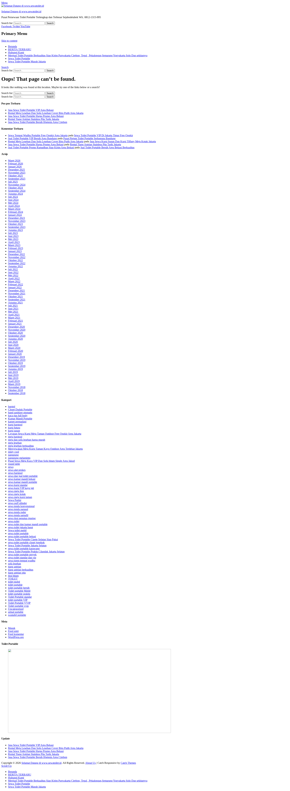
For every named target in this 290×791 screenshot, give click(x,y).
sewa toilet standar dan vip (22, 557)
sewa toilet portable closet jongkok (26, 542)
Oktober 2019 (15, 363)
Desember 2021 (16, 290)
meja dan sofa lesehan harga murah (26, 439)
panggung (13, 454)
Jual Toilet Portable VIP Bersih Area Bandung (32, 138)
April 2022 (14, 278)
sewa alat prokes (17, 470)
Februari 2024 (15, 212)
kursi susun (14, 430)
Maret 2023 (14, 245)
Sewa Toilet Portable (19, 58)
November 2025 (16, 172)
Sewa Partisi (14, 500)
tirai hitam (13, 575)
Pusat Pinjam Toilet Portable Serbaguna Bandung (89, 138)
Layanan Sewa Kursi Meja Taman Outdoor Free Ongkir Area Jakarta (44, 433)
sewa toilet (13, 521)
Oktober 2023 (15, 224)
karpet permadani (17, 421)
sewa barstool (15, 473)
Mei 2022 (13, 275)
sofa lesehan (14, 563)
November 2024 (16, 184)
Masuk (11, 628)
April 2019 (14, 381)
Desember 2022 (16, 254)
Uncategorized (15, 609)
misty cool (13, 451)
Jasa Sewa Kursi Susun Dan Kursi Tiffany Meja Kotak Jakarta (123, 141)
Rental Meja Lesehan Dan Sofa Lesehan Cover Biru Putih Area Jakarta (45, 113)
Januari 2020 (15, 354)
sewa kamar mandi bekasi (21, 479)
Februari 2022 (15, 284)
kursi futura (14, 427)
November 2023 (16, 221)
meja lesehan (15, 442)
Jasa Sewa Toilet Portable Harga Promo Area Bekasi (36, 116)
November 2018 (16, 387)
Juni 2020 (13, 344)
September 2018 (16, 393)
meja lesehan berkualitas (21, 445)
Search (5, 67)
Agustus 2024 (15, 193)
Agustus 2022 (15, 266)
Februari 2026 (15, 163)
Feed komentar (16, 634)
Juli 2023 (13, 233)
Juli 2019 (13, 372)
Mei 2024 (13, 202)
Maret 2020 (14, 347)
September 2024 (16, 190)
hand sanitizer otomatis (20, 412)
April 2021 (14, 314)
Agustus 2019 (15, 369)
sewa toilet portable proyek (22, 554)
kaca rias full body (18, 415)
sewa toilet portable (18, 533)
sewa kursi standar (18, 485)
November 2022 (16, 257)
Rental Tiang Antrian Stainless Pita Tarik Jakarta (33, 119)
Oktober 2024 (15, 187)
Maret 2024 (14, 208)
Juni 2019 (13, 375)
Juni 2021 (13, 308)
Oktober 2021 (15, 296)
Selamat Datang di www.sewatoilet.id (21, 11)
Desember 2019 (16, 357)
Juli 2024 (13, 196)
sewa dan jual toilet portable (23, 476)
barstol (11, 406)
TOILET (13, 578)
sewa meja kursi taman (20, 497)
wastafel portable (17, 615)
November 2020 (16, 329)
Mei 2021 (13, 311)
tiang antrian (14, 566)
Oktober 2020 (15, 332)
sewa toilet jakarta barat (20, 527)
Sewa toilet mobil (17, 530)
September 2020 (16, 335)
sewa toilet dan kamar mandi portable (27, 524)
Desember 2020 (16, 326)
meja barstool (15, 436)
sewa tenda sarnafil (18, 515)
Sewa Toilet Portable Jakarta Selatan (27, 545)
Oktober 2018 (15, 390)
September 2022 (16, 263)
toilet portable (15, 584)
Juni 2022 (13, 272)
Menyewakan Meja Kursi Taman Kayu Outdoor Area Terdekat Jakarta (45, 448)
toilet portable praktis (19, 593)
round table (14, 463)
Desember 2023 (16, 218)
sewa (10, 467)
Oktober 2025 (15, 175)
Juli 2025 (13, 181)
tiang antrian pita (17, 572)
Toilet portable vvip (18, 605)
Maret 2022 (14, 281)
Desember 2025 (16, 169)
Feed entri (13, 631)
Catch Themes (128, 762)
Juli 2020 (13, 341)
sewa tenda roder (17, 512)
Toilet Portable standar (20, 596)
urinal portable (15, 612)
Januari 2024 (15, 215)
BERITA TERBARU (19, 49)
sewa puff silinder (17, 503)
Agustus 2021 (15, 302)
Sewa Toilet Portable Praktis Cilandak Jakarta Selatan (36, 551)
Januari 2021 (15, 323)
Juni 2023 (13, 236)
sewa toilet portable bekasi (22, 536)
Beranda (12, 46)
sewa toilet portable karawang (24, 548)
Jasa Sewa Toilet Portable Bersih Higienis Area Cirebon (37, 122)
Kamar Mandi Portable (20, 418)
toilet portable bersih (19, 587)
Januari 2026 (15, 166)
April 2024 (14, 205)
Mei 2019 (13, 378)
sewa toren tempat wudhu (21, 560)
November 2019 (16, 360)
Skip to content (9, 40)
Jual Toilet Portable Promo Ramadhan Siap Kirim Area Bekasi (41, 147)
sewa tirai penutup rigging (22, 518)
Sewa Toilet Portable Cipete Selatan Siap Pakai (33, 539)
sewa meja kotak (17, 494)
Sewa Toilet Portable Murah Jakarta (27, 61)
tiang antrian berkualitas (20, 569)
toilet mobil (14, 581)
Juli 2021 (13, 305)
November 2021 (16, 293)
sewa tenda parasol (18, 509)
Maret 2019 (14, 384)
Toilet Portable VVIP (19, 602)
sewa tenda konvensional (21, 506)
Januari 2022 (15, 287)
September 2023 (16, 227)
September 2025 (16, 178)
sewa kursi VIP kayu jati (21, 488)
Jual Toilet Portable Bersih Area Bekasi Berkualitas (107, 147)
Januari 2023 (15, 251)
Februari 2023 (15, 248)
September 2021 (16, 299)
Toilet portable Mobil (19, 590)
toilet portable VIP (18, 599)
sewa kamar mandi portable (22, 482)
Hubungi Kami (16, 52)
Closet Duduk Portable (20, 409)
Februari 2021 (15, 320)
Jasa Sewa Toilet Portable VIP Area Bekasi (31, 110)
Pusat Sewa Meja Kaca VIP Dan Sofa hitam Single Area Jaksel (41, 460)
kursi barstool (15, 424)
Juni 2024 (13, 199)
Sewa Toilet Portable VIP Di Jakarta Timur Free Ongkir (103, 135)
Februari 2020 (15, 351)
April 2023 (14, 242)
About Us (90, 762)
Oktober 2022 (15, 260)
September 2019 (16, 366)
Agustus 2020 (15, 338)
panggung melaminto (19, 457)
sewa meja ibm (16, 491)
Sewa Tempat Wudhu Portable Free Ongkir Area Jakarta (38, 135)
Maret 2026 (14, 160)
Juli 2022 (13, 269)
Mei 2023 (13, 239)
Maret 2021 (14, 317)
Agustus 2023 (15, 230)
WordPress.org (16, 637)
